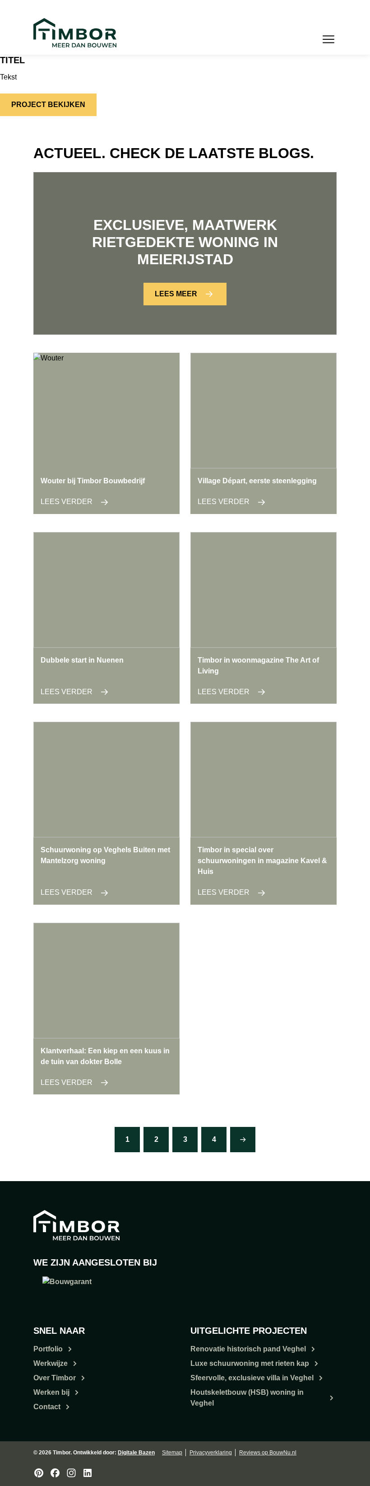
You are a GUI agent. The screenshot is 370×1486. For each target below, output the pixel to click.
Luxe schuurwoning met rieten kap (249, 1363)
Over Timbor (54, 1378)
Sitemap (172, 1452)
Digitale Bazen (136, 1452)
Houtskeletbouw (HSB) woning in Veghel (247, 1397)
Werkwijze (50, 1363)
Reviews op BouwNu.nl (267, 1452)
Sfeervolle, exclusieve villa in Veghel (252, 1378)
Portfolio (48, 1349)
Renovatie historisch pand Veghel (248, 1349)
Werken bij (51, 1392)
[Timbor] (74, 32)
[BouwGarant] (67, 1288)
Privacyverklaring (211, 1452)
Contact (46, 1407)
